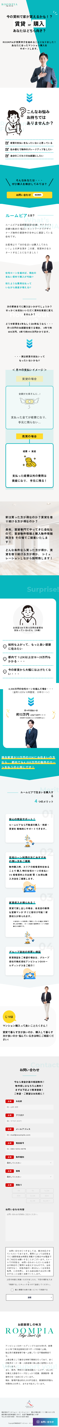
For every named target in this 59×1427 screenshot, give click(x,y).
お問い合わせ (47, 1421)
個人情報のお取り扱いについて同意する (31, 1289)
